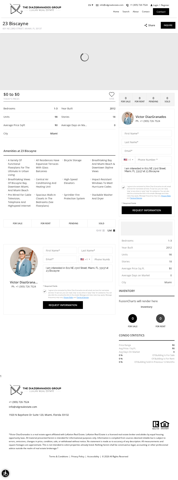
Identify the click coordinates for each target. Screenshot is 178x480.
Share (151, 25)
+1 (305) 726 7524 (19, 402)
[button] (112, 95)
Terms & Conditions (58, 456)
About (136, 11)
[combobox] (85, 259)
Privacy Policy (68, 297)
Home (116, 11)
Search (126, 11)
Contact (145, 11)
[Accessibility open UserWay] (5, 473)
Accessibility (93, 456)
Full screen (172, 39)
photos (9, 38)
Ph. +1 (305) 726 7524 (23, 286)
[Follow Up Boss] (44, 291)
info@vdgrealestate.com (23, 406)
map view (26, 38)
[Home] (35, 9)
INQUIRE (168, 25)
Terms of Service (83, 297)
